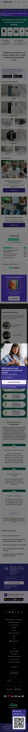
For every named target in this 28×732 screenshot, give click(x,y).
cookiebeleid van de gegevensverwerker (14, 370)
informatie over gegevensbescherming (12, 369)
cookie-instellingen (20, 366)
